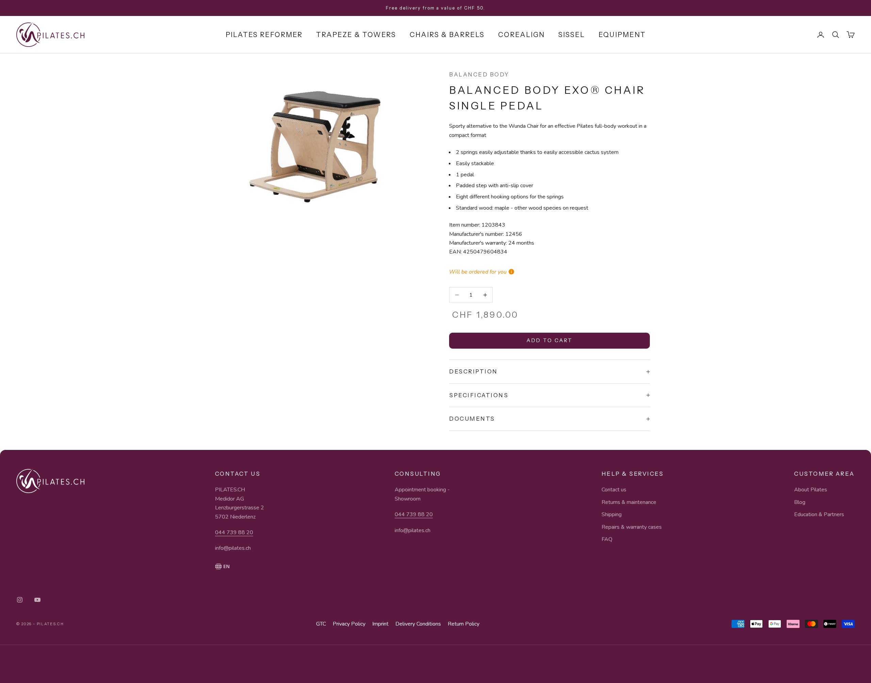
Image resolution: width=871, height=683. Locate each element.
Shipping (612, 514)
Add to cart (549, 340)
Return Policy (463, 624)
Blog (799, 502)
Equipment (622, 35)
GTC (321, 624)
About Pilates (810, 489)
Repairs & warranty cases (632, 527)
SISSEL (571, 35)
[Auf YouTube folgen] (37, 599)
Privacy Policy (349, 624)
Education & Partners (819, 514)
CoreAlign (521, 35)
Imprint (380, 624)
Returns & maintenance (629, 502)
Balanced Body (479, 74)
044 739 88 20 (234, 532)
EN (226, 566)
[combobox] (239, 566)
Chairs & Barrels (447, 35)
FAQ (607, 539)
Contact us (614, 489)
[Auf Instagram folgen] (19, 599)
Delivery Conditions (418, 624)
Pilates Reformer (264, 35)
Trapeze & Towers (356, 35)
